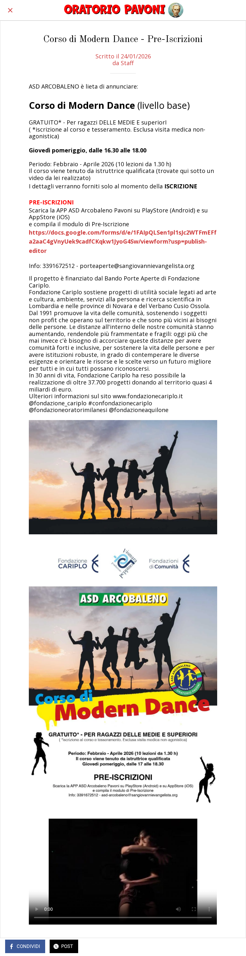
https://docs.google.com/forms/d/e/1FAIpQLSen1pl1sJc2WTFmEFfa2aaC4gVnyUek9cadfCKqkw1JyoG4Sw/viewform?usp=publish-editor (123, 241)
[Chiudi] (10, 10)
